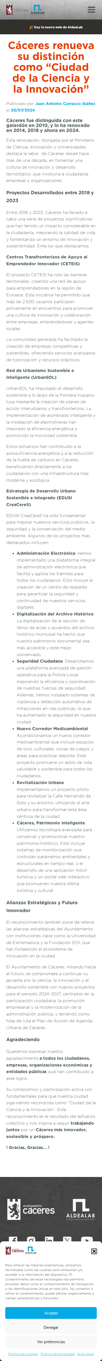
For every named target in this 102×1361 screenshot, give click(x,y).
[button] (94, 1251)
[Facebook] (13, 1241)
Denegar (51, 1327)
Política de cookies (23, 1354)
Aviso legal (85, 1354)
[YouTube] (87, 1241)
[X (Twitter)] (67, 1241)
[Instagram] (31, 1241)
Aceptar (51, 1313)
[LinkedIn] (49, 1241)
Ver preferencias (51, 1342)
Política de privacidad (58, 1354)
